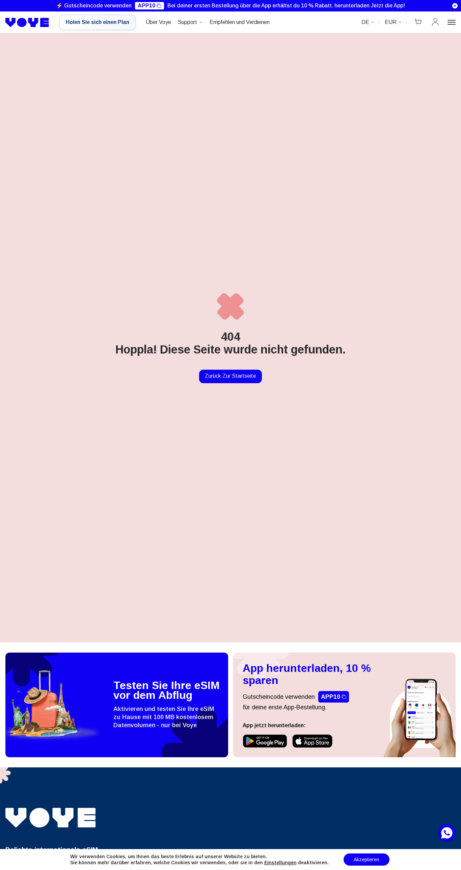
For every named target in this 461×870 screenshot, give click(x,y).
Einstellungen (280, 862)
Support (187, 22)
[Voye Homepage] (27, 22)
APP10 (146, 5)
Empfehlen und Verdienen (240, 22)
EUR (391, 22)
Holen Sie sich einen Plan (97, 22)
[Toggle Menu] (452, 22)
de (365, 22)
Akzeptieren (366, 859)
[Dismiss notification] (455, 5)
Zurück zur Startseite (230, 376)
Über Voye (158, 22)
